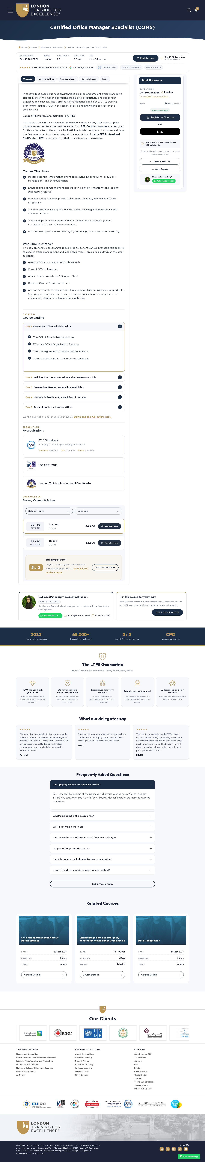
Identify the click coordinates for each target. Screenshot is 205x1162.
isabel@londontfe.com (79, 615)
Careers (138, 1061)
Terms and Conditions (144, 1082)
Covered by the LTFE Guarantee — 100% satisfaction (160, 143)
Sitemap (138, 1078)
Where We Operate (143, 1089)
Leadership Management (27, 1064)
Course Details (44, 974)
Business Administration (52, 47)
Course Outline (46, 79)
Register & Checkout (163, 117)
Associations (140, 1057)
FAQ (136, 1064)
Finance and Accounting (27, 1054)
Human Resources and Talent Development (36, 1057)
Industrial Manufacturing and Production (34, 1061)
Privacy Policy (140, 1071)
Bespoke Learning (83, 1057)
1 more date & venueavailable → (155, 96)
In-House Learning (83, 1068)
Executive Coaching (84, 1064)
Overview (28, 79)
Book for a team (105, 567)
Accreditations (67, 79)
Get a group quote (167, 612)
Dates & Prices (88, 79)
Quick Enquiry (161, 169)
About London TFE (143, 1054)
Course (34, 47)
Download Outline (161, 161)
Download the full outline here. (92, 416)
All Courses (21, 1075)
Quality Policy (140, 1075)
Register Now (147, 58)
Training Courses (141, 1085)
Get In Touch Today (102, 884)
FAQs (105, 79)
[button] (73, 526)
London (137, 1068)
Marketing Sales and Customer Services (34, 1068)
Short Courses (81, 1075)
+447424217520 (102, 615)
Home (24, 47)
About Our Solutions (84, 1054)
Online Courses (82, 1071)
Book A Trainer (82, 1061)
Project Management (25, 1071)
